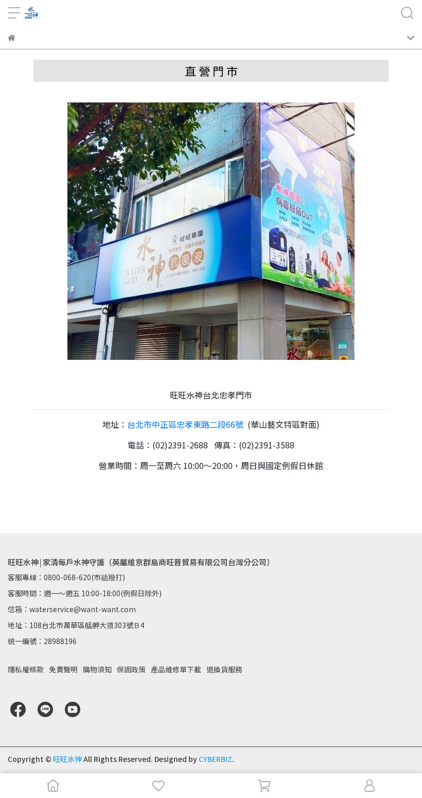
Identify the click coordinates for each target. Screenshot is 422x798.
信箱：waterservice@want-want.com (72, 609)
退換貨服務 (224, 669)
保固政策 (131, 669)
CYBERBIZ (215, 759)
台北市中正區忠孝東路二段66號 (185, 424)
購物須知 (97, 669)
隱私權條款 (26, 669)
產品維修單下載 (176, 669)
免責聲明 (63, 669)
